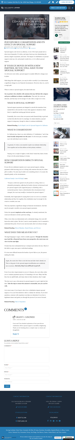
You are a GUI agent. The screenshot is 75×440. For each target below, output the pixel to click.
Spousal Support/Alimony (22, 48)
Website (7, 378)
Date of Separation (20, 301)
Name (6, 365)
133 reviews (63, 19)
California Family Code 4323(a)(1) (14, 178)
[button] (53, 2)
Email (6, 371)
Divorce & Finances (10, 48)
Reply (15, 334)
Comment (8, 346)
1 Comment (33, 48)
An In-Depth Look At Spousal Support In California (33, 125)
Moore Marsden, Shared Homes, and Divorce (28, 228)
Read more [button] (57, 32)
